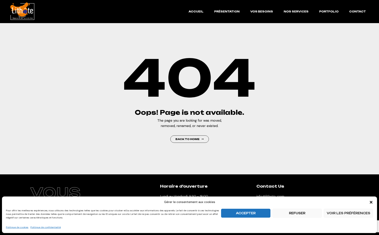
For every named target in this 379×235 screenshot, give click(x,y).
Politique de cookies (17, 227)
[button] (371, 202)
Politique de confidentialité (45, 227)
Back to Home (187, 139)
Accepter (246, 213)
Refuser (297, 213)
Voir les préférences (348, 213)
